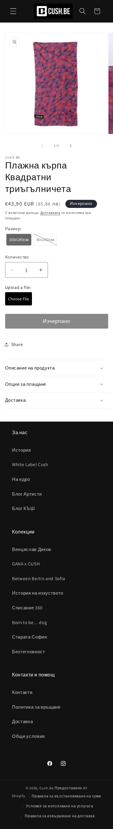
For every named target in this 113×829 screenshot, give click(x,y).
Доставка (22, 721)
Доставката (50, 213)
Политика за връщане (36, 707)
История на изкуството (37, 593)
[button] (13, 11)
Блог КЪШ (23, 508)
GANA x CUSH (26, 564)
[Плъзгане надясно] (70, 145)
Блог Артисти (27, 494)
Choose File (18, 299)
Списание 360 (27, 608)
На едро (21, 479)
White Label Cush (30, 464)
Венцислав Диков (31, 549)
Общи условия (28, 736)
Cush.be (46, 788)
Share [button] (17, 344)
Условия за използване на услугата (59, 806)
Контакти (22, 692)
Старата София (29, 637)
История (21, 450)
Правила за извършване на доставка (60, 816)
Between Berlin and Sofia (38, 578)
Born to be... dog (29, 622)
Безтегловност (28, 651)
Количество (17, 257)
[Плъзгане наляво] (42, 145)
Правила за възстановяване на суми (66, 796)
